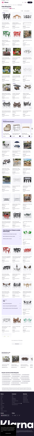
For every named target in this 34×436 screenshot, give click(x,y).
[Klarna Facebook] (13, 415)
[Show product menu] (31, 7)
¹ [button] (5, 27)
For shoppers (3, 0)
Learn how (13, 8)
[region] (8, 430)
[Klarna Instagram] (19, 415)
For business (7, 0)
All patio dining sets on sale (5, 353)
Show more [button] (17, 343)
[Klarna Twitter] (17, 415)
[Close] (15, 426)
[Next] (30, 130)
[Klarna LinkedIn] (15, 415)
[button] (25, 2)
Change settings (8, 433)
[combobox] (27, 11)
